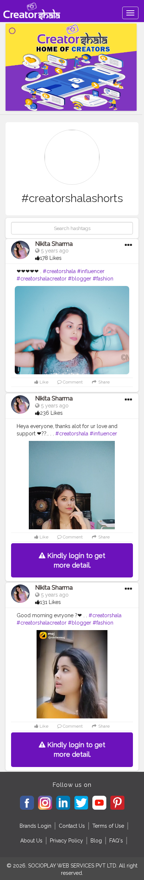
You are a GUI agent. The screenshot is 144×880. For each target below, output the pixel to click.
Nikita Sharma (54, 243)
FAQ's (116, 841)
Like (43, 382)
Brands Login (35, 826)
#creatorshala (59, 271)
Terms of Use (108, 826)
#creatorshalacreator (41, 279)
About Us (31, 841)
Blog (96, 841)
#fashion (103, 279)
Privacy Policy (66, 841)
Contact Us (72, 826)
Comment (72, 382)
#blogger (79, 279)
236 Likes (51, 413)
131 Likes (50, 602)
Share (103, 382)
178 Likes (51, 258)
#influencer (90, 271)
